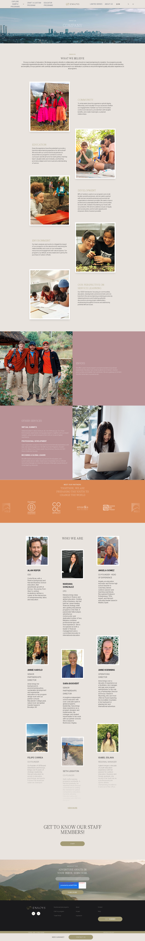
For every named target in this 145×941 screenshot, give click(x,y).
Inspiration (79, 915)
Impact (78, 911)
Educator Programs (48, 4)
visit (110, 919)
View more (72, 808)
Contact (100, 907)
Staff (72, 844)
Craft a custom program (34, 4)
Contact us (81, 937)
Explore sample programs (61, 907)
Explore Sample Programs (15, 4)
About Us (109, 4)
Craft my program (59, 911)
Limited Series (96, 4)
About (77, 907)
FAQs (99, 911)
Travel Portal (57, 915)
